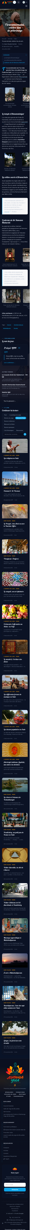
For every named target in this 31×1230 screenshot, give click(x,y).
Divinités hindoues (18, 324)
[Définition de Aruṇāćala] (3, 78)
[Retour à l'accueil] (7, 2)
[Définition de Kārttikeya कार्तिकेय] (10, 211)
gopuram (25, 122)
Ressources (19, 430)
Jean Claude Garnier (10, 44)
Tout (5, 415)
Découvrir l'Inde (20, 418)
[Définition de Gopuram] (3, 123)
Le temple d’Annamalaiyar (11, 58)
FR (23, 2)
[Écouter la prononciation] (19, 348)
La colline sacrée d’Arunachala (13, 60)
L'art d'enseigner (9, 430)
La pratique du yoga (15, 415)
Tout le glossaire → (10, 401)
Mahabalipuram (7, 328)
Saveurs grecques (9, 427)
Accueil (4, 38)
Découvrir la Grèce (9, 424)
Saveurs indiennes (9, 421)
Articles (10, 38)
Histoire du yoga (8, 418)
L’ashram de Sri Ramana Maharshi (14, 62)
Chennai (9, 324)
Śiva (19, 74)
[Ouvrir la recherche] (14, 2)
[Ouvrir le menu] (26, 6)
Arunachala (23, 77)
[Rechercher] (25, 434)
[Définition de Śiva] (21, 74)
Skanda (6, 211)
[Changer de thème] (18, 2)
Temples (16, 328)
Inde (15, 38)
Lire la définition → (9, 362)
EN (26, 2)
